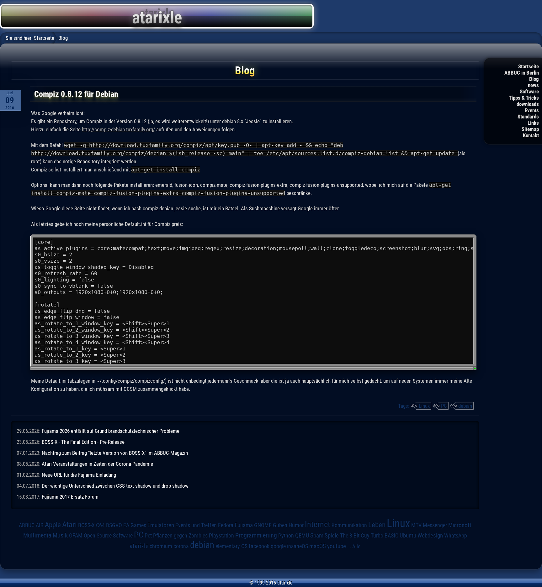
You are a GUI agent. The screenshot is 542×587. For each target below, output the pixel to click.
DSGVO (114, 525)
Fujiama (244, 525)
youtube (336, 546)
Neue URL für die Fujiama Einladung (79, 475)
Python (286, 535)
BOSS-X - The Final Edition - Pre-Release (83, 442)
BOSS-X (86, 525)
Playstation (221, 535)
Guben (280, 525)
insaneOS (297, 546)
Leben (376, 525)
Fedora (225, 525)
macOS (317, 546)
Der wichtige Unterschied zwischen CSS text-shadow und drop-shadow (115, 486)
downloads (528, 104)
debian (465, 406)
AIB (40, 525)
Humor (296, 525)
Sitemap (530, 129)
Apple (53, 525)
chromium (161, 546)
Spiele (332, 535)
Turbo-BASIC (384, 535)
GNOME (263, 525)
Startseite (528, 66)
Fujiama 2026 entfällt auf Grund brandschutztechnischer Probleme (110, 431)
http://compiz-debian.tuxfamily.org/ (118, 129)
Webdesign (430, 535)
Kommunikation (349, 525)
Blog (534, 79)
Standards (528, 116)
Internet (317, 524)
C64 (100, 525)
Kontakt (531, 135)
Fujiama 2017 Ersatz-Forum (70, 497)
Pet (148, 535)
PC (444, 406)
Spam (316, 535)
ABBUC (27, 525)
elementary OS (231, 546)
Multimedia (37, 535)
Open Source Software (108, 535)
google (278, 546)
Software (529, 91)
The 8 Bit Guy (354, 535)
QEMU (302, 535)
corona (181, 546)
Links (533, 123)
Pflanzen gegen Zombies (180, 535)
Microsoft (459, 525)
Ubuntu (408, 535)
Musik (60, 535)
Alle (356, 546)
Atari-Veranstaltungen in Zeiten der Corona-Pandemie (97, 464)
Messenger (435, 525)
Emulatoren (160, 525)
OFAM (75, 535)
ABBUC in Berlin (521, 73)
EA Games (134, 525)
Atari (69, 524)
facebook (259, 546)
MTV (416, 525)
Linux (424, 406)
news (533, 85)
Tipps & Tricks (524, 98)
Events (532, 110)
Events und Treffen (196, 525)
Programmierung (256, 535)
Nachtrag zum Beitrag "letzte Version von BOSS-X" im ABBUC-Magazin (115, 453)
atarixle (139, 546)
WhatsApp (455, 535)
